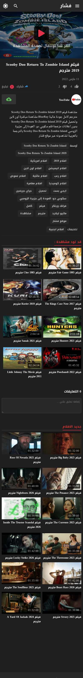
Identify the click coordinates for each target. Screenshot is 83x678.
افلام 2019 (60, 160)
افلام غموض (18, 176)
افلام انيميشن (57, 168)
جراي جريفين (24, 190)
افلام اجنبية (56, 229)
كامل (29, 206)
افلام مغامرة (34, 183)
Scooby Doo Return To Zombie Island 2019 (42, 153)
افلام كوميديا (57, 183)
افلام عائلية (40, 176)
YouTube (64, 100)
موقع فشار (59, 221)
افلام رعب (60, 176)
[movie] (76, 104)
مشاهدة (25, 213)
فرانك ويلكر (59, 206)
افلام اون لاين (33, 168)
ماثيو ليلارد (59, 213)
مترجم (41, 213)
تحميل (42, 190)
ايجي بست (59, 190)
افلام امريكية (38, 160)
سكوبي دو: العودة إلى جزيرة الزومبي (43, 198)
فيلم (42, 206)
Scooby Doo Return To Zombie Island (45, 145)
